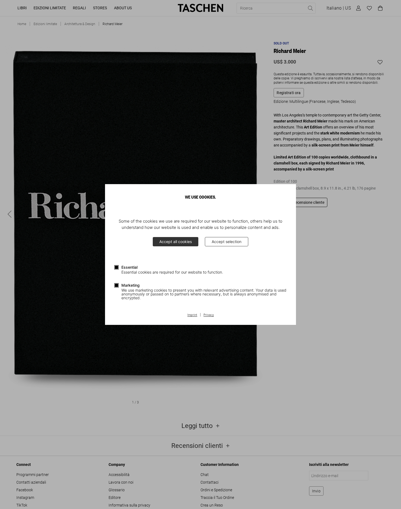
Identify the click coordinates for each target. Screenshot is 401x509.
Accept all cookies (175, 241)
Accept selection (226, 241)
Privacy (209, 315)
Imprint (192, 315)
